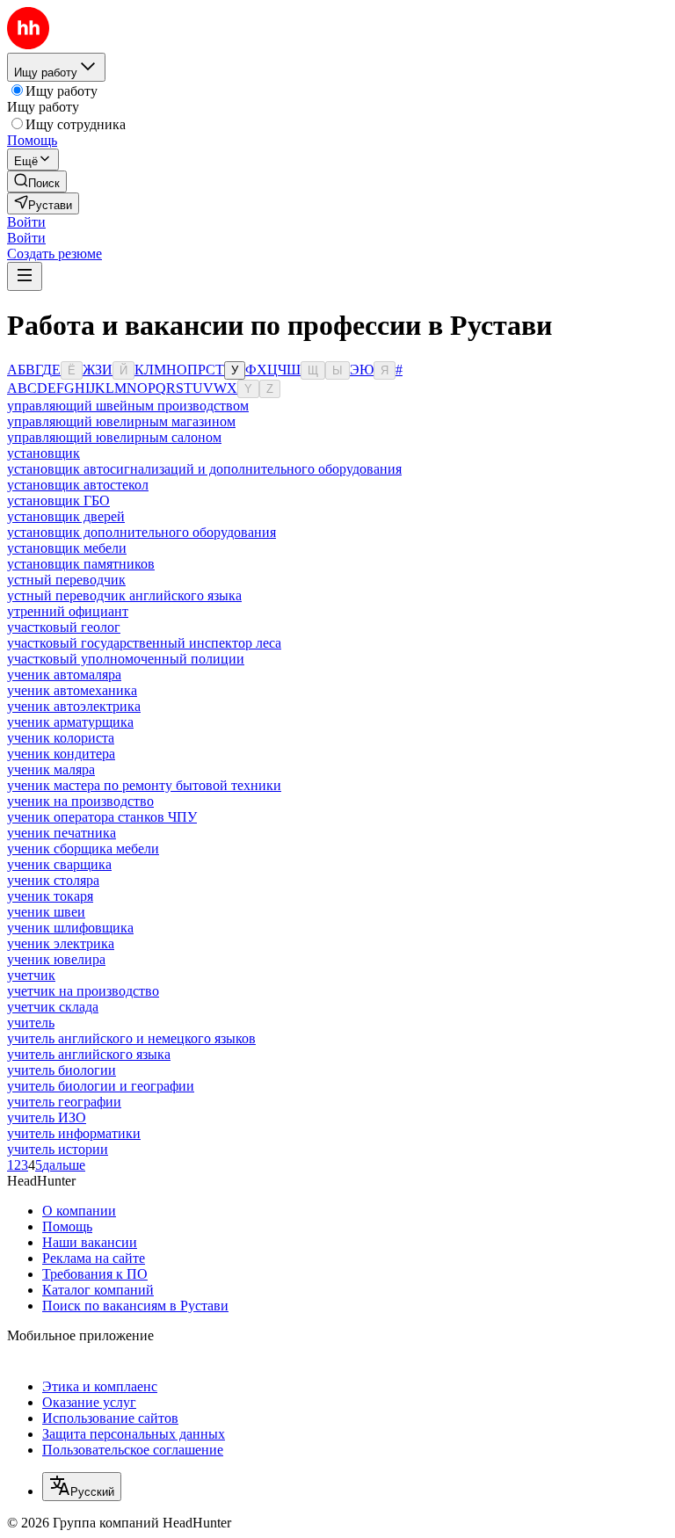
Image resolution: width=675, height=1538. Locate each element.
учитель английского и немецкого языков (131, 1038)
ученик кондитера (61, 753)
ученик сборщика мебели (83, 848)
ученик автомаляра (64, 674)
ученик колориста (60, 737)
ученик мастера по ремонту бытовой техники (144, 785)
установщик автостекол (78, 484)
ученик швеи (46, 911)
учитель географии (64, 1101)
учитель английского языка (89, 1054)
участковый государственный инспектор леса (144, 642)
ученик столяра (53, 880)
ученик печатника (61, 832)
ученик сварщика (59, 864)
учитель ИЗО (46, 1117)
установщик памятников (81, 563)
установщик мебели (67, 547)
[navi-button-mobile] (24, 276)
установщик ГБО (58, 500)
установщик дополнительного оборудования (141, 532)
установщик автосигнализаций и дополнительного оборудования (204, 468)
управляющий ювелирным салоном (114, 437)
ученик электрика (60, 943)
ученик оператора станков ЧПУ (102, 816)
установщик (43, 453)
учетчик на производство (83, 990)
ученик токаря (50, 896)
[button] (26, 221)
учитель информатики (74, 1133)
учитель (30, 1022)
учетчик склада (52, 1006)
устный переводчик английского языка (124, 595)
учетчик (31, 975)
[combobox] (81, 1486)
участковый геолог (63, 627)
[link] (37, 181)
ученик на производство (80, 801)
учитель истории (57, 1149)
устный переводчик (66, 579)
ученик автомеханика (72, 690)
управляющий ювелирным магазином (121, 421)
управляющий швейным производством (128, 405)
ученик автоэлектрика (74, 706)
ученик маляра (51, 769)
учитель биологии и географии (100, 1085)
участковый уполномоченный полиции (125, 658)
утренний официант (67, 611)
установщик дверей (66, 516)
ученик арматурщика (70, 722)
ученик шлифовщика (70, 927)
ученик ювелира (56, 959)
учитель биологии (61, 1070)
